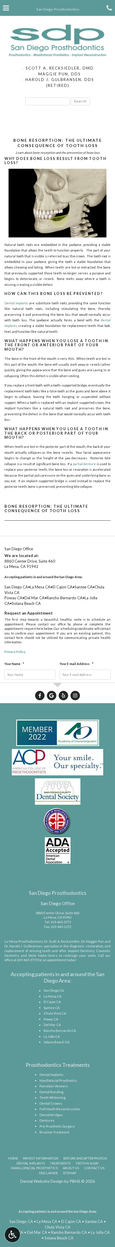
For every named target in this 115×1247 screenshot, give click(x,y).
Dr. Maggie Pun (92, 941)
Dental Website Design (41, 1181)
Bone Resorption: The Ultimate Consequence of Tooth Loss (46, 508)
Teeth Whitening (52, 1097)
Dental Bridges (51, 1115)
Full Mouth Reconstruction (60, 1109)
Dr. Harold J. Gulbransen (23, 946)
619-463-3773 (61, 922)
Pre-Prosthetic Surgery (57, 1126)
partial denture (84, 464)
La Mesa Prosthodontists (23, 941)
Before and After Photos (85, 1158)
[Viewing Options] (12, 1235)
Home (13, 1158)
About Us (71, 1168)
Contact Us (94, 1168)
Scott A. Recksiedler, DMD (59, 68)
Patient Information (40, 1158)
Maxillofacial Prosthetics (58, 1080)
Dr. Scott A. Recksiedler (61, 941)
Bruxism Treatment (54, 1132)
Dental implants (16, 303)
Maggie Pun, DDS (59, 74)
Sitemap (69, 1173)
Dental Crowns (51, 1103)
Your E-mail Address (76, 664)
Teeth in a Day (87, 1163)
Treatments (60, 1163)
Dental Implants (51, 1074)
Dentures (47, 1120)
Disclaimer (48, 1173)
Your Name (14, 664)
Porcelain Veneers (54, 1086)
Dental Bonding (51, 1092)
